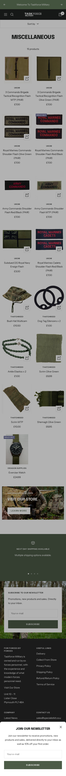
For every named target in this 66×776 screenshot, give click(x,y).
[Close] (61, 727)
